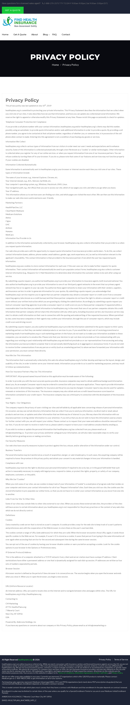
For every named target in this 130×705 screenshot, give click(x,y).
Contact (66, 34)
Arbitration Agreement (84, 673)
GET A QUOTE (12, 10)
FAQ (54, 34)
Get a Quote (19, 34)
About (34, 34)
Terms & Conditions (66, 673)
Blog (45, 34)
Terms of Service (121, 659)
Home (5, 34)
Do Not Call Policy (101, 673)
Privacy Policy (105, 659)
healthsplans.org (25, 659)
